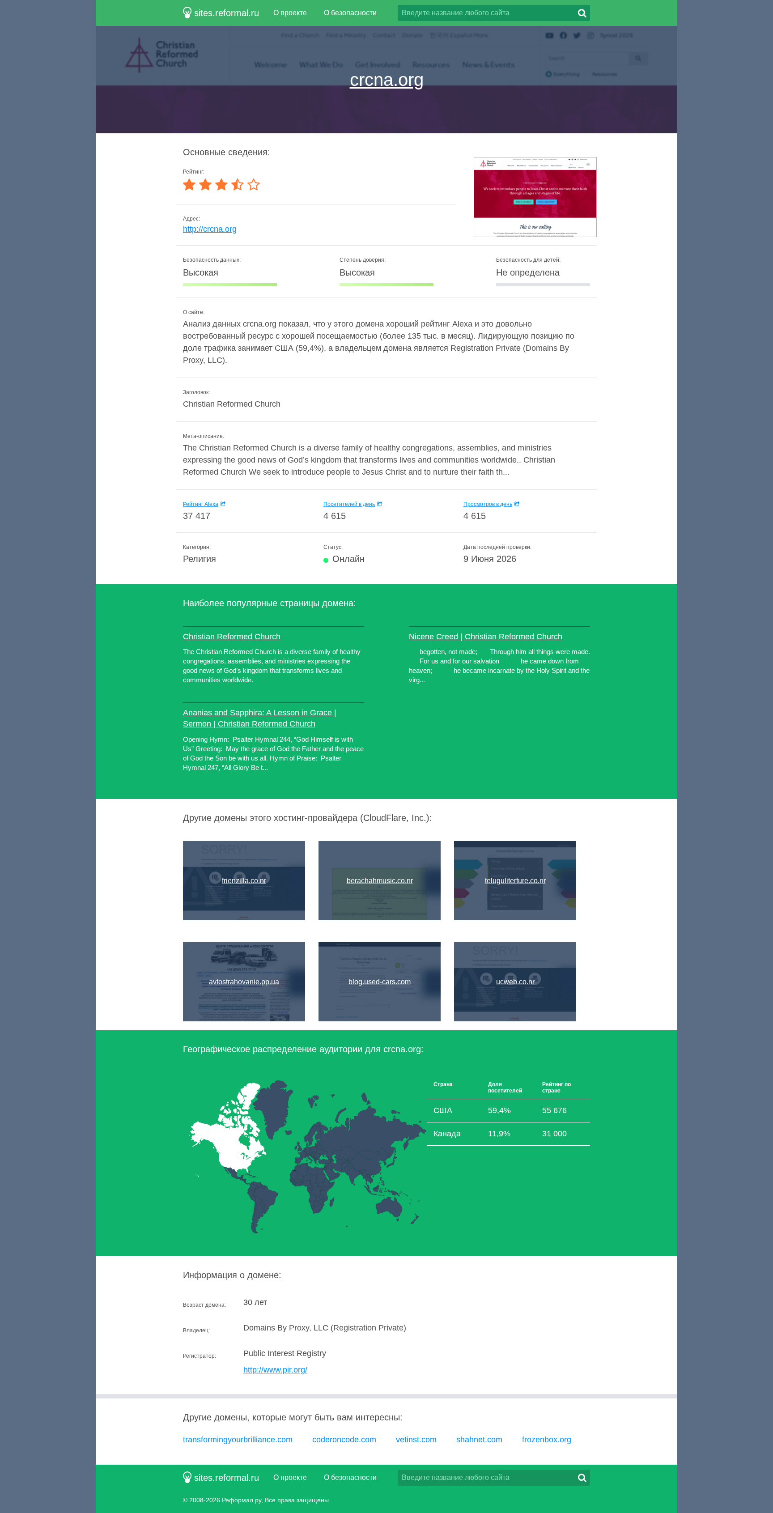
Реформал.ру (241, 1500)
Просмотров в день (487, 504)
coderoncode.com (344, 1439)
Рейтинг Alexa (200, 504)
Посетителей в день (349, 504)
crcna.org (387, 79)
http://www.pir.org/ (275, 1369)
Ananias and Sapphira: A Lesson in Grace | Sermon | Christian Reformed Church (259, 718)
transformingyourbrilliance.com (238, 1439)
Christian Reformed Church (231, 636)
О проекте (290, 13)
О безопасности (350, 13)
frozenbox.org (546, 1439)
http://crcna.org (210, 229)
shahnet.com (479, 1439)
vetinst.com (416, 1439)
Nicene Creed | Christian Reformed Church (485, 636)
